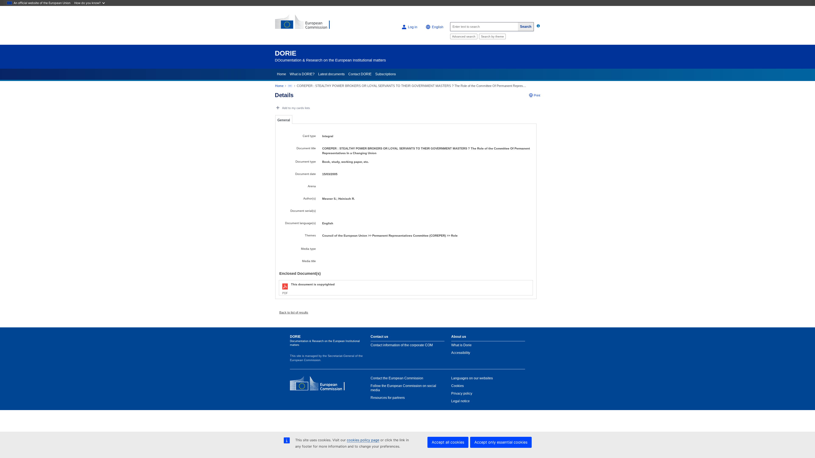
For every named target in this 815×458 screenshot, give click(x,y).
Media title (309, 261)
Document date (305, 174)
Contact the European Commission (397, 378)
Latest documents (331, 74)
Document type (305, 161)
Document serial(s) (303, 210)
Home (281, 74)
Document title (306, 148)
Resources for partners (388, 397)
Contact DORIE (360, 74)
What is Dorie (461, 345)
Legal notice (460, 401)
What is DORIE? (302, 74)
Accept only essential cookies (500, 442)
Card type (309, 136)
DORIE (285, 53)
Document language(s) (300, 223)
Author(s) (309, 198)
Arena (312, 186)
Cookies (457, 386)
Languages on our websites (472, 378)
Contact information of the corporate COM (402, 345)
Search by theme (492, 36)
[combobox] (484, 26)
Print (537, 95)
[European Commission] (306, 24)
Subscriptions (385, 74)
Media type (308, 248)
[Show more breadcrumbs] (290, 86)
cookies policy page (363, 440)
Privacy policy (461, 393)
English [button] (437, 27)
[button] (292, 312)
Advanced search (463, 36)
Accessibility (460, 353)
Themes (310, 235)
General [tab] (283, 120)
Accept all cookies (448, 442)
